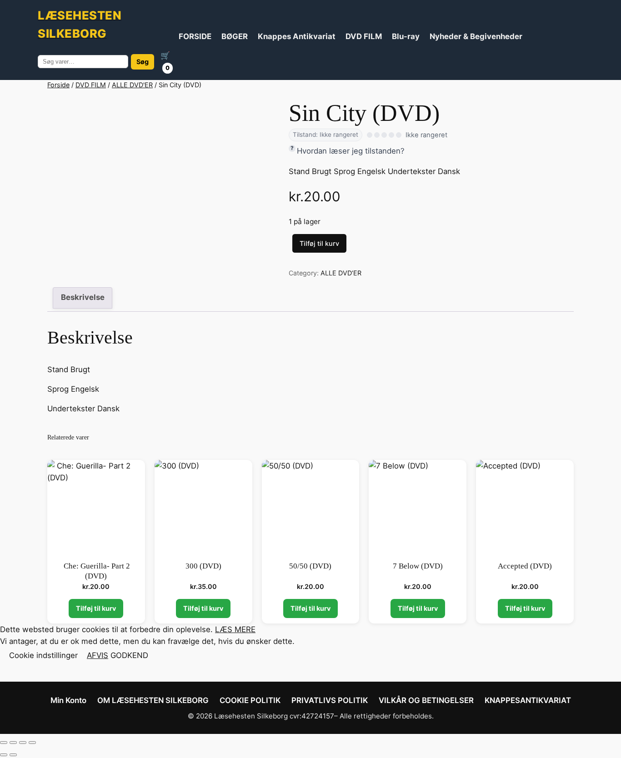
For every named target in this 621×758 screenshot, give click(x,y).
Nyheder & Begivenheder (476, 36)
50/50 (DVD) (310, 566)
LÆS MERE (235, 629)
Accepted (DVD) (525, 566)
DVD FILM (364, 36)
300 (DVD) (203, 566)
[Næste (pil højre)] (13, 754)
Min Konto (68, 700)
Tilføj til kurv (319, 243)
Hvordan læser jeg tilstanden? (351, 150)
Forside (58, 85)
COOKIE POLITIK (250, 700)
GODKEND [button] (129, 655)
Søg (142, 61)
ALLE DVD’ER (341, 273)
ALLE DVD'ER (132, 85)
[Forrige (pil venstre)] (3, 754)
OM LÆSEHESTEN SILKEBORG (153, 700)
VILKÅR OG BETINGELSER (426, 700)
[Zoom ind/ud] (3, 742)
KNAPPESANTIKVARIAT (528, 700)
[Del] (22, 742)
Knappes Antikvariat (297, 36)
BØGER (234, 36)
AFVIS (97, 655)
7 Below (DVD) (418, 566)
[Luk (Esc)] (32, 742)
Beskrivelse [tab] (83, 297)
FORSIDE (195, 36)
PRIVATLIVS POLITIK (329, 700)
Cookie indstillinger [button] (43, 655)
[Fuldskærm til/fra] (13, 742)
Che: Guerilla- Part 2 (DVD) (96, 571)
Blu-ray (406, 36)
